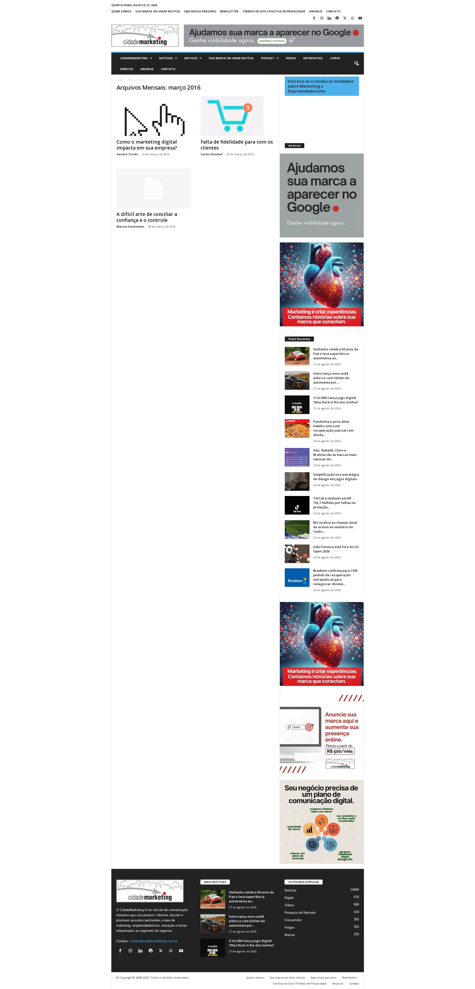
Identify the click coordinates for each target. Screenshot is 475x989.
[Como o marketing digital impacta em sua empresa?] (154, 116)
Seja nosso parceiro (200, 11)
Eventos (126, 69)
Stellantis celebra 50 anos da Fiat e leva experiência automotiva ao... (335, 353)
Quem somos (121, 11)
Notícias (166, 58)
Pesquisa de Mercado (300, 912)
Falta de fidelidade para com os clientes (237, 145)
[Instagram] (322, 18)
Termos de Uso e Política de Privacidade (273, 11)
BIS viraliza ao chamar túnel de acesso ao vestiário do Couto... (335, 527)
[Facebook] (314, 18)
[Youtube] (360, 18)
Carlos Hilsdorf (211, 154)
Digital (289, 898)
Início (120, 80)
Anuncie (315, 11)
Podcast (267, 58)
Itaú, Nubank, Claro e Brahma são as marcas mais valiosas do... (334, 454)
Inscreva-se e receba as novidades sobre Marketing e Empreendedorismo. (321, 86)
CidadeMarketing (134, 58)
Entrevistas (313, 58)
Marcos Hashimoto (130, 226)
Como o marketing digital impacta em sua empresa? (147, 145)
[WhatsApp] (353, 18)
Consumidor (293, 920)
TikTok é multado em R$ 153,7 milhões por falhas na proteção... (334, 502)
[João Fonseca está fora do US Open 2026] (297, 554)
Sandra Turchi (127, 154)
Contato (333, 11)
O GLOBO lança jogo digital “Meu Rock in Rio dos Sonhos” (336, 399)
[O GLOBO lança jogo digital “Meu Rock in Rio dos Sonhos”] (297, 404)
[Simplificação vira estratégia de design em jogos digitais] (297, 481)
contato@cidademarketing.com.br (153, 941)
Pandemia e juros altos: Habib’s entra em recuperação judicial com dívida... (333, 428)
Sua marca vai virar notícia (157, 11)
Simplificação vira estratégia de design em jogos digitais (336, 476)
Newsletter (229, 11)
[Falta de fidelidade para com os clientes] (238, 116)
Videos (291, 58)
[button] (356, 63)
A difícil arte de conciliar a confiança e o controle (147, 217)
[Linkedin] (329, 18)
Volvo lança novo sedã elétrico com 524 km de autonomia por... (331, 378)
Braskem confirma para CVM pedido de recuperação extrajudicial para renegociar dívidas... (335, 577)
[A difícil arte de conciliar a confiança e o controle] (154, 188)
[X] (345, 18)
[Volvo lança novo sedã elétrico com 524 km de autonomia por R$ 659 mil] (297, 380)
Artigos (190, 58)
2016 (130, 80)
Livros (335, 58)
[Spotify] (337, 18)
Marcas (290, 935)
